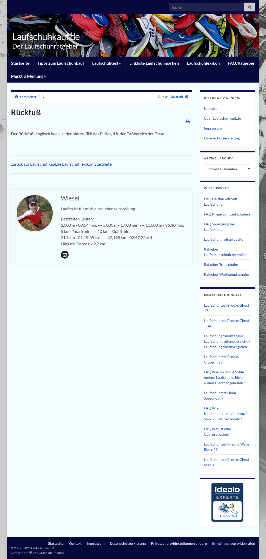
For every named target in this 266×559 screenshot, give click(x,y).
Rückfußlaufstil (170, 97)
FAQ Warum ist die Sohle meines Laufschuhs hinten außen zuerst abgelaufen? (224, 377)
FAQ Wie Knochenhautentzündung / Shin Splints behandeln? (225, 413)
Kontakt (210, 108)
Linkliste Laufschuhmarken (154, 62)
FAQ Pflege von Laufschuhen (227, 214)
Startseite (20, 62)
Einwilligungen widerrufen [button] (233, 543)
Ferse (159, 133)
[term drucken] (188, 121)
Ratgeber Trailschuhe (221, 264)
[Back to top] (254, 547)
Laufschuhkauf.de (46, 36)
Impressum (213, 128)
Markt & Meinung (27, 75)
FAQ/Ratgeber (241, 62)
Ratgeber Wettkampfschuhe (226, 274)
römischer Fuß (32, 97)
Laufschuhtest (105, 62)
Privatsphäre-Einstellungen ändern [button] (179, 543)
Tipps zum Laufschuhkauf (60, 62)
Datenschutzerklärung (222, 138)
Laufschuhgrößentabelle (223, 239)
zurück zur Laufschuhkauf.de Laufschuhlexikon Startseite (61, 163)
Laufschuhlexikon (203, 62)
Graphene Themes (51, 553)
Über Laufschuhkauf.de (222, 118)
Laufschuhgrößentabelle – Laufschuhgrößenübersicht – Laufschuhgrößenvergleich (227, 341)
